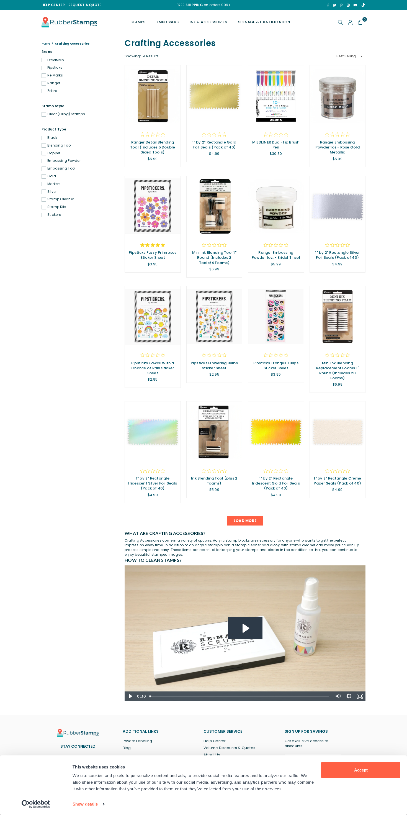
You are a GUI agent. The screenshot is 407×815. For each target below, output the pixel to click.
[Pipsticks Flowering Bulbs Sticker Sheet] (214, 316)
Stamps (137, 22)
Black (52, 137)
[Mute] (337, 696)
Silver (51, 191)
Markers (54, 184)
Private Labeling (137, 741)
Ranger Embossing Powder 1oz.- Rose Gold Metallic (337, 147)
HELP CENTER (53, 4)
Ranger (53, 83)
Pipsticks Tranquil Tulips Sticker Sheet (275, 365)
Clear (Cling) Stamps (66, 114)
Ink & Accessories (208, 22)
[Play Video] (130, 696)
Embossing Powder (64, 160)
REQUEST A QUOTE (85, 4)
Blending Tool (59, 145)
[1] (214, 96)
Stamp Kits (56, 207)
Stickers (54, 214)
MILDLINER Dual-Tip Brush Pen (276, 145)
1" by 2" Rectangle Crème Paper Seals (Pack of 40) (337, 481)
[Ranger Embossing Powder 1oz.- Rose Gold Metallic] (337, 96)
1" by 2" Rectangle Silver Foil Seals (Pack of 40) (337, 255)
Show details (85, 804)
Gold (51, 176)
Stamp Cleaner (60, 199)
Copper (53, 153)
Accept (361, 770)
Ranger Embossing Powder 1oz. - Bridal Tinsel (276, 255)
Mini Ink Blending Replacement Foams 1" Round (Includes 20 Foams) (337, 370)
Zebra (52, 91)
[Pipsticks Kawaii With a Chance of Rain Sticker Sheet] (153, 316)
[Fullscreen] (359, 696)
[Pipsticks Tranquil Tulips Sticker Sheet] (276, 316)
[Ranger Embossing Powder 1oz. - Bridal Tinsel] (276, 206)
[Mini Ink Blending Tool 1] (214, 206)
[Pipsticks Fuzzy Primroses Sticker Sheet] (153, 206)
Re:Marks (55, 75)
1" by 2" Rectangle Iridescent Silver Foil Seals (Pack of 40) (152, 483)
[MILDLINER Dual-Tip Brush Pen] (276, 96)
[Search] (341, 22)
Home (46, 44)
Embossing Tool (61, 168)
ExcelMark (55, 60)
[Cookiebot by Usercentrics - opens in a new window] (36, 804)
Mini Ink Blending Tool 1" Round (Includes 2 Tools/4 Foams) (214, 257)
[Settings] (351, 22)
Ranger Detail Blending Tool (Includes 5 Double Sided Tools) (152, 147)
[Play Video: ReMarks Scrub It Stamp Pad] (245, 628)
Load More (245, 520)
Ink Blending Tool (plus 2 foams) (214, 481)
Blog (127, 747)
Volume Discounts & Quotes (229, 747)
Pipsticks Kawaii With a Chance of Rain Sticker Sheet (152, 368)
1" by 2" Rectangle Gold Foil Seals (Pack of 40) (214, 145)
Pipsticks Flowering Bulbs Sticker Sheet (214, 365)
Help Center (215, 741)
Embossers (168, 22)
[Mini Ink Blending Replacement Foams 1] (337, 316)
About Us (212, 754)
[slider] (239, 696)
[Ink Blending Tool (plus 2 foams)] (214, 432)
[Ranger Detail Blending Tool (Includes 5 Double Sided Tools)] (153, 96)
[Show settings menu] (348, 696)
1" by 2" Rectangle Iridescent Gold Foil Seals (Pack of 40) (276, 483)
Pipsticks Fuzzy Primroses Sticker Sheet (152, 255)
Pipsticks (54, 67)
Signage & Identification (264, 22)
